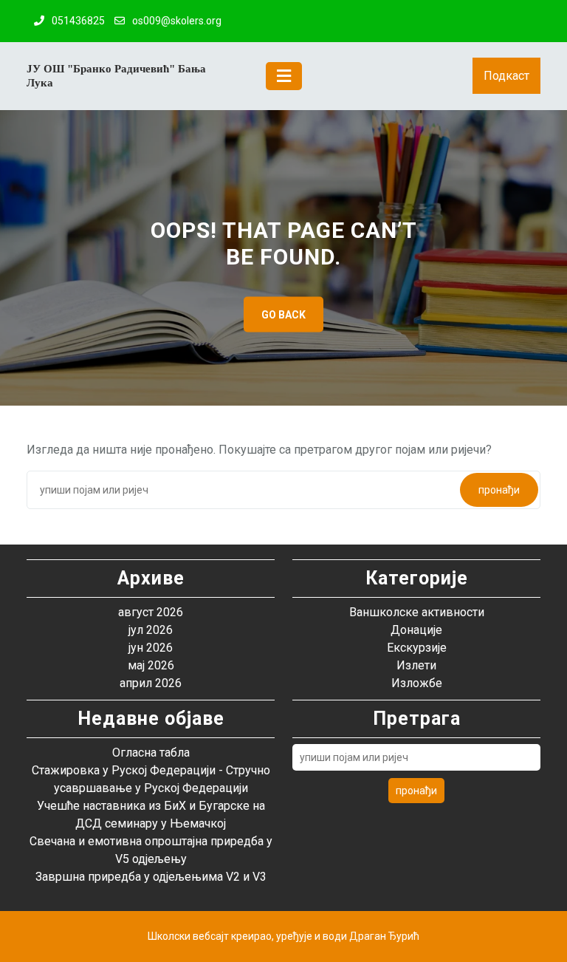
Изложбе (416, 683)
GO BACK (283, 314)
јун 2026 (150, 648)
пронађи (499, 490)
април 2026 (151, 683)
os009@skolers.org (176, 21)
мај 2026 (151, 665)
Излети (416, 665)
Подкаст (506, 76)
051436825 (78, 21)
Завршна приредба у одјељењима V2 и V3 (151, 877)
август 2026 (150, 612)
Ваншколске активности (416, 612)
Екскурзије (417, 648)
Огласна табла (151, 753)
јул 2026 (150, 630)
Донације (416, 630)
